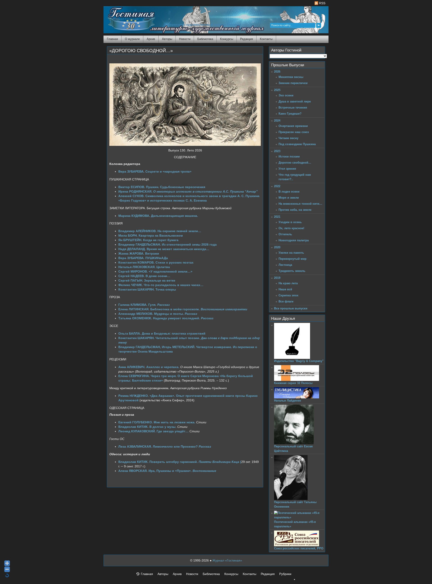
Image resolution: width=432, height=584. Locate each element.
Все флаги (286, 301)
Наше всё (285, 289)
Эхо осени (286, 95)
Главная (112, 39)
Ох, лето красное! (291, 228)
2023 (277, 151)
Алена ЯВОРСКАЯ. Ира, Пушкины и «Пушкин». (167, 471)
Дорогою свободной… (295, 162)
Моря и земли (289, 197)
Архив (151, 39)
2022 (277, 186)
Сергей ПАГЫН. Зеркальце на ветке (146, 280)
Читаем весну (288, 138)
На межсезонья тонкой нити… (300, 203)
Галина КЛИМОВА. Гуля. (144, 304)
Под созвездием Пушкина (297, 144)
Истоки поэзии (289, 156)
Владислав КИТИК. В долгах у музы (147, 427)
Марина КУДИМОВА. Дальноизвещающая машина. (158, 216)
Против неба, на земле (295, 209)
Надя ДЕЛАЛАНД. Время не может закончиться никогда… (163, 249)
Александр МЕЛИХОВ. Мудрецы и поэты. (157, 313)
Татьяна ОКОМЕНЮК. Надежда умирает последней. (165, 318)
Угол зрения (287, 168)
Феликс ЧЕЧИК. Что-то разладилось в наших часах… (160, 285)
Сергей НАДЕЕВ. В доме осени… (144, 276)
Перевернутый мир (292, 258)
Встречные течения (293, 107)
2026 (277, 71)
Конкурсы (226, 39)
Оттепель (285, 234)
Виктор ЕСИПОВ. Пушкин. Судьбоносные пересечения (163, 187)
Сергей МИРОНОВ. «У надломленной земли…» (155, 271)
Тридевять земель (292, 271)
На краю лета (288, 283)
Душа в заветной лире (295, 101)
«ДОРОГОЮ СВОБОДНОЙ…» (141, 50)
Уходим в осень (290, 222)
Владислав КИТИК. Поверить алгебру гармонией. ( (179, 462)
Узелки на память (291, 252)
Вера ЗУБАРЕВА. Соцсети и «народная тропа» (154, 171)
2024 (277, 120)
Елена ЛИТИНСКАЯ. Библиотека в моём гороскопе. (182, 309)
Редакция (246, 39)
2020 (277, 247)
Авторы (167, 39)
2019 (277, 278)
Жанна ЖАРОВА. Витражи (138, 253)
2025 (277, 90)
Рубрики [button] (285, 574)
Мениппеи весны (291, 77)
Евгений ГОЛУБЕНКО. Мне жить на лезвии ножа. (156, 422)
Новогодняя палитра (294, 240)
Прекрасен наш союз (294, 132)
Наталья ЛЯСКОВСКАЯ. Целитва (144, 267)
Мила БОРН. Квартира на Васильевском (150, 235)
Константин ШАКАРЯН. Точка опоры (147, 289)
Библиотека (205, 39)
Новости (184, 39)
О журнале (132, 39)
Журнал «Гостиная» (227, 560)
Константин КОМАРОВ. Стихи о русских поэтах (156, 262)
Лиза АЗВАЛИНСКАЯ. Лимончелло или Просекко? (164, 446)
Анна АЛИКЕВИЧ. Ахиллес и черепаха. (149, 367)
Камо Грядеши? (290, 113)
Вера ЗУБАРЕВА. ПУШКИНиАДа (143, 258)
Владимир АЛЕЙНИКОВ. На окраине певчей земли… (159, 231)
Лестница (285, 264)
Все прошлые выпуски (290, 308)
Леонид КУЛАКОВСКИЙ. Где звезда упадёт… (153, 431)
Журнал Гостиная (125, 19)
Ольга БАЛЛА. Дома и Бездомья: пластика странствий (161, 333)
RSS (321, 3)
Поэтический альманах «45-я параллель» (295, 524)
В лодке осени (289, 191)
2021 (277, 216)
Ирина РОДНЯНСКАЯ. (188, 191)
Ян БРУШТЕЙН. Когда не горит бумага (148, 240)
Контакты (266, 39)
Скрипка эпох (288, 295)
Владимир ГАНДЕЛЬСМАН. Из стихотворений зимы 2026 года (167, 244)
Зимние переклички (293, 83)
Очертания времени (293, 126)
